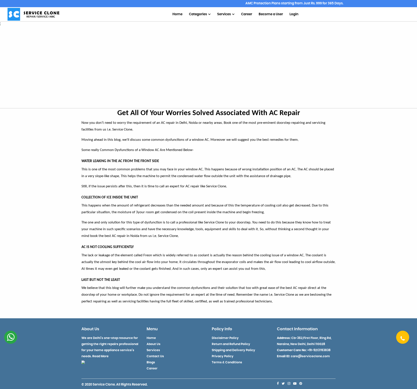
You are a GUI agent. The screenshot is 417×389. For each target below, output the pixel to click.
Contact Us (155, 356)
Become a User (271, 14)
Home (177, 14)
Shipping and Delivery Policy (233, 350)
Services (224, 14)
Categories (198, 14)
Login (294, 14)
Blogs (151, 362)
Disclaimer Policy (225, 338)
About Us (154, 344)
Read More (100, 356)
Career (246, 14)
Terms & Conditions (227, 362)
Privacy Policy (222, 356)
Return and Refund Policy (231, 344)
